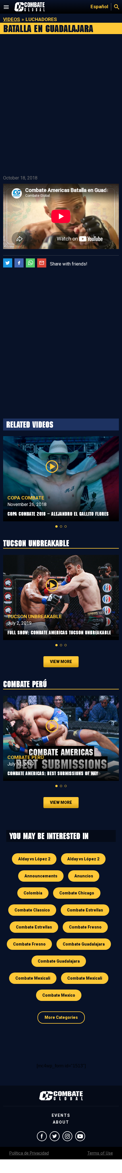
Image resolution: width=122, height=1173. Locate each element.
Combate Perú (25, 757)
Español (99, 6)
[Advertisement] (61, 105)
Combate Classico (32, 910)
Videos (11, 19)
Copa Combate (25, 498)
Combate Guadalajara (84, 944)
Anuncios (83, 876)
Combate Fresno (85, 927)
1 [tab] (56, 526)
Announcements (40, 876)
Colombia (33, 893)
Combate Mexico (58, 995)
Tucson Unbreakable (34, 616)
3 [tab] (65, 526)
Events (61, 1115)
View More (61, 661)
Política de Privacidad (29, 1153)
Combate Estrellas (85, 910)
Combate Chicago (76, 893)
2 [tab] (61, 526)
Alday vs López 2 (34, 859)
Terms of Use (100, 1153)
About (61, 1122)
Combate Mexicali (32, 978)
